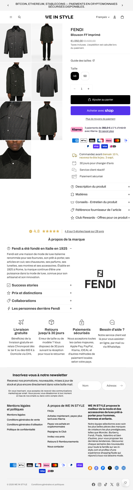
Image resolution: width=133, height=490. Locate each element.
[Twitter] (112, 484)
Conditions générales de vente (23, 419)
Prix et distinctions (27, 293)
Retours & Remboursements (62, 441)
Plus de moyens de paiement (100, 119)
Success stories (25, 285)
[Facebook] (93, 484)
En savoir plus (106, 131)
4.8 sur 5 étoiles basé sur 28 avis (84, 231)
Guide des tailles (81, 60)
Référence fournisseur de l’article (98, 210)
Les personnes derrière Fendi (36, 308)
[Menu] (11, 17)
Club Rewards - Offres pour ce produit (101, 217)
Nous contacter (55, 446)
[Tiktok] (106, 484)
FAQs (50, 411)
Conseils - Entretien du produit (96, 202)
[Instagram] (99, 484)
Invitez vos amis (56, 436)
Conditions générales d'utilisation (25, 424)
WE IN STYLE (20, 484)
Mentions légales (16, 414)
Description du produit (91, 186)
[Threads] (118, 484)
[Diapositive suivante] (122, 5)
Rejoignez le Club (56, 431)
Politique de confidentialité (21, 429)
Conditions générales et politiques (47, 484)
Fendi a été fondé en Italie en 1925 (39, 248)
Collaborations (24, 301)
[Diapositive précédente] (8, 5)
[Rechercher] (19, 17)
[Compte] (114, 17)
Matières (81, 194)
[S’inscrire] (121, 385)
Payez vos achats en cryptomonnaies (58, 425)
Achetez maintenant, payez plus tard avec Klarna (64, 417)
